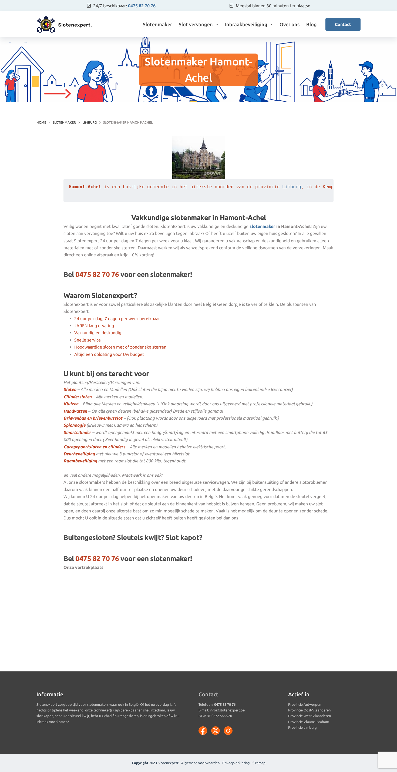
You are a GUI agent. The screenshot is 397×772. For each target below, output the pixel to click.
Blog (311, 24)
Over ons (290, 24)
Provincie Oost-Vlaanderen (309, 710)
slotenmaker (262, 226)
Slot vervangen (196, 24)
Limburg (291, 186)
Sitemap (259, 763)
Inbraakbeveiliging (246, 24)
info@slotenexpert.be (227, 710)
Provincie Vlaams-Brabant (308, 722)
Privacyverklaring (236, 763)
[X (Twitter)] (215, 730)
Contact (343, 24)
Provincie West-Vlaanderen (309, 716)
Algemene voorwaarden (200, 763)
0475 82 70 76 (142, 5)
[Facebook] (202, 730)
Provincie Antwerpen (304, 704)
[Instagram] (228, 730)
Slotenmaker (157, 24)
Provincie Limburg (302, 727)
